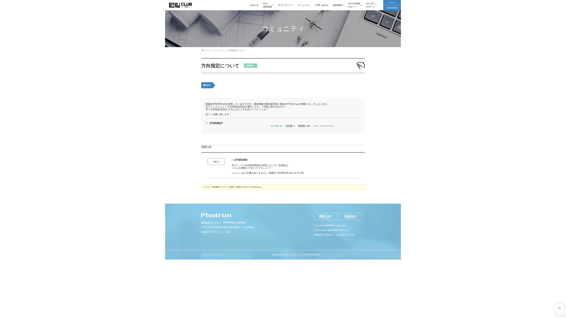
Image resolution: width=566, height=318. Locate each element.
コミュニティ (304, 5)
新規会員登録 (392, 8)
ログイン (392, 3)
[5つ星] (240, 173)
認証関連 (337, 5)
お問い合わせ (322, 5)
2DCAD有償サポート (354, 5)
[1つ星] (232, 173)
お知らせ (254, 5)
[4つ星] (238, 173)
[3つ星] (236, 173)
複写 (281, 126)
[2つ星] (234, 173)
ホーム (207, 50)
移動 (277, 126)
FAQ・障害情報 (267, 5)
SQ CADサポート (370, 5)
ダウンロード (284, 5)
